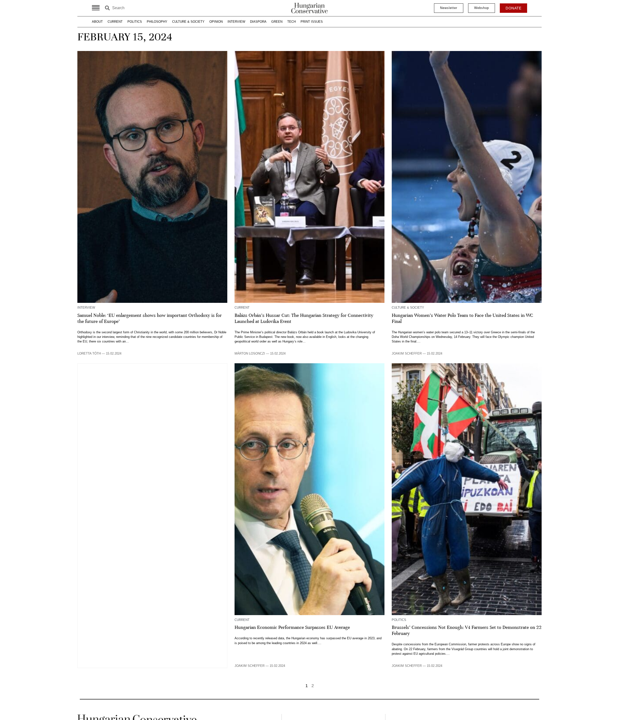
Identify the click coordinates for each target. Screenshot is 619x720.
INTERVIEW (236, 21)
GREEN (276, 21)
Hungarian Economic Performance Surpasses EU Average (292, 627)
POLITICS (134, 21)
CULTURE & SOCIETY (188, 21)
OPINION (216, 21)
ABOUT (97, 21)
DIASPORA (258, 21)
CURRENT (115, 21)
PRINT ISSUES (312, 21)
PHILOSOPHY (157, 21)
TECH (291, 21)
